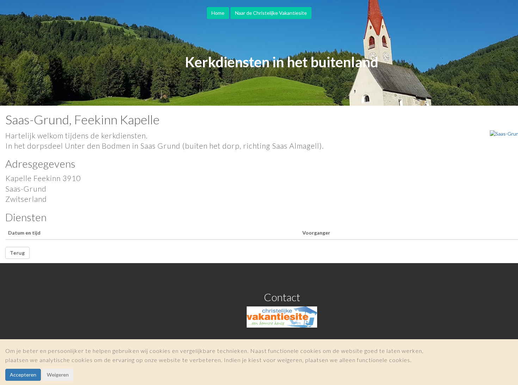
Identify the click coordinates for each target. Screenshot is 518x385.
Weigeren (58, 375)
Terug (17, 253)
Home (217, 13)
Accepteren (23, 375)
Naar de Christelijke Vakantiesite (271, 13)
